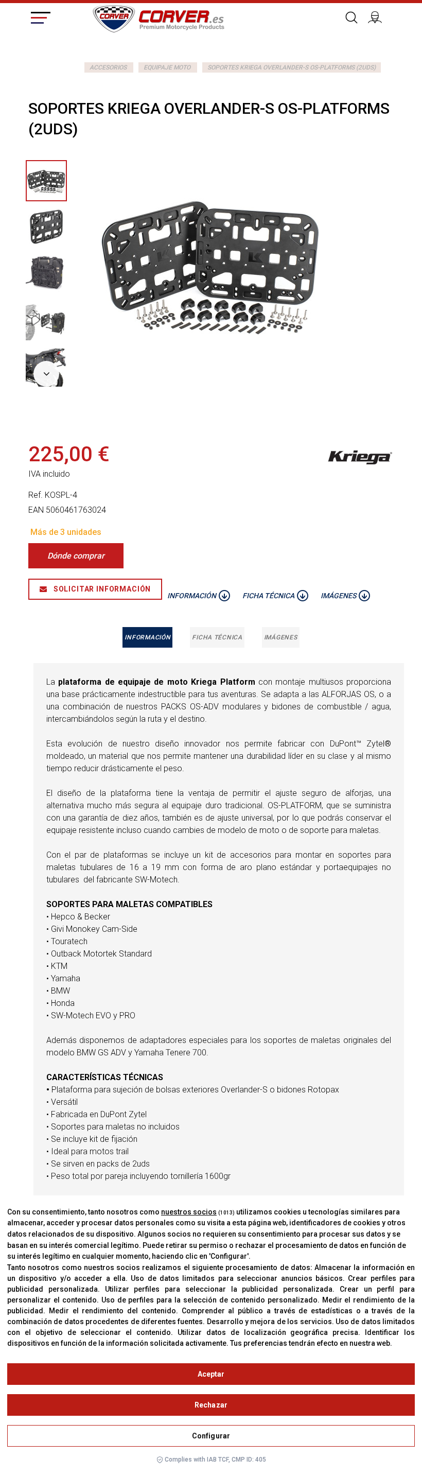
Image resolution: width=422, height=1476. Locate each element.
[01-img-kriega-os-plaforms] (46, 180)
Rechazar (211, 1405)
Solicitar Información (101, 589)
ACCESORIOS (108, 67)
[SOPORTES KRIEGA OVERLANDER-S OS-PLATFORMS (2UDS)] (46, 227)
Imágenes (280, 637)
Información (147, 637)
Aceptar (211, 1374)
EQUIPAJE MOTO (167, 67)
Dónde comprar (75, 556)
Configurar (211, 1436)
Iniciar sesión (378, 16)
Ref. (35, 495)
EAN (36, 510)
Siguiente (46, 374)
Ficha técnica (217, 637)
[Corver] (158, 17)
